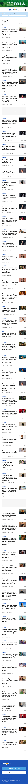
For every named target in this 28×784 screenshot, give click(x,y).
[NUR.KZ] (14, 10)
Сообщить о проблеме (14, 768)
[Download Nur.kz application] (14, 3)
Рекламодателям (14, 772)
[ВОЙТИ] (25, 9)
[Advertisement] (14, 111)
